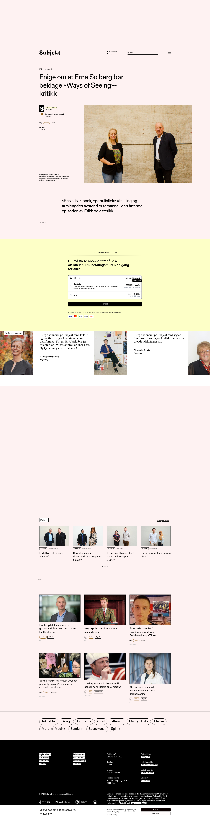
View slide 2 (105, 566)
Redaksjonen (51, 107)
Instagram (44, 761)
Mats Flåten (145, 781)
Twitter (42, 764)
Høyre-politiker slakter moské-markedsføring (100, 630)
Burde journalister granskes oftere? (156, 555)
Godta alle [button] (156, 810)
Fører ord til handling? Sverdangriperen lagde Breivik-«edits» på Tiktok (143, 632)
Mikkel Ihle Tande (147, 773)
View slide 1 (102, 566)
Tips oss (77, 764)
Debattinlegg (79, 761)
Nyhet (53, 122)
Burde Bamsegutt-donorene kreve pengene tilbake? (87, 556)
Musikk (60, 729)
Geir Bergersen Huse (149, 765)
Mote (90, 691)
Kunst (100, 721)
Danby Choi (145, 757)
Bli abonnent (79, 754)
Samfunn (46, 122)
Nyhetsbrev (45, 754)
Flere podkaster (163, 521)
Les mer (48, 813)
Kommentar (54, 692)
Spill (114, 729)
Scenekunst (97, 729)
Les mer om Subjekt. (139, 803)
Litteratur (117, 721)
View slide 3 (107, 566)
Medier (91, 637)
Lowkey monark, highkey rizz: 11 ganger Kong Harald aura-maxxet (102, 685)
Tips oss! (48, 116)
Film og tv (84, 721)
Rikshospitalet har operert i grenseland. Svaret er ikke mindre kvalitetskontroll (57, 628)
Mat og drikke (139, 721)
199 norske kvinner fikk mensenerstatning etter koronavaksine (142, 690)
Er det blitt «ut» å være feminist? (51, 555)
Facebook (44, 757)
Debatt (51, 637)
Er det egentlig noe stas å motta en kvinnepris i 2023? (120, 556)
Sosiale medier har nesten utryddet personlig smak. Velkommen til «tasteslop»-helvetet (58, 684)
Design (46, 692)
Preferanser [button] (155, 813)
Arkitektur (49, 721)
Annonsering (79, 757)
